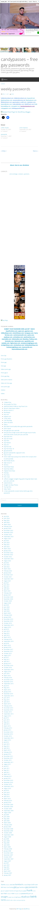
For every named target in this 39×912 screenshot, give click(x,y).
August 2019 (7, 627)
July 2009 (6, 815)
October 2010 (8, 784)
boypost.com (7, 416)
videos (14, 900)
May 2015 (6, 688)
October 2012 (8, 736)
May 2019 (6, 633)
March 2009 (7, 823)
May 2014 (6, 700)
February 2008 (8, 849)
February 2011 (8, 776)
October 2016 (8, 667)
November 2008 (8, 831)
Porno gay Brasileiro (6, 359)
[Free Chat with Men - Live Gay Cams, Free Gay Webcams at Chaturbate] (19, 50)
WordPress (26, 909)
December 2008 (8, 829)
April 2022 (7, 567)
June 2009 (7, 816)
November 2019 (8, 621)
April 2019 (7, 635)
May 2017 (6, 659)
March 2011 (7, 774)
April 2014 (7, 702)
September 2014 (8, 696)
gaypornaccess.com (11, 891)
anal (11, 885)
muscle (16, 893)
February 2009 (8, 825)
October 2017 (8, 653)
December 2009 (8, 804)
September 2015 (8, 683)
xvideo (3, 393)
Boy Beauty (7, 412)
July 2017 (6, 657)
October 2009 (8, 808)
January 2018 (7, 647)
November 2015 (8, 681)
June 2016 (7, 673)
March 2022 (7, 569)
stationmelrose (8, 483)
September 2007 (8, 859)
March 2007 (7, 871)
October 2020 (8, 601)
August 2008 (7, 837)
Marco (35, 151)
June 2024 (7, 518)
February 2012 (8, 752)
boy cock (6, 414)
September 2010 (8, 786)
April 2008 (7, 845)
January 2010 (7, 802)
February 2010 (8, 800)
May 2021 (6, 587)
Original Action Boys (9, 471)
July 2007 (6, 863)
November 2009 (8, 806)
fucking (11, 887)
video (11, 900)
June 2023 (7, 542)
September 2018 (8, 641)
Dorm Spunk (7, 428)
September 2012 (8, 738)
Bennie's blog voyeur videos (12, 408)
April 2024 (7, 522)
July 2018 (6, 643)
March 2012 (7, 750)
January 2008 (7, 851)
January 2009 (7, 827)
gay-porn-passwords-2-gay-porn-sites (14, 453)
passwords (4, 134)
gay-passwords (8, 450)
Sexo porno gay (5, 386)
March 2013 (7, 726)
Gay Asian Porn (8, 436)
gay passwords (31, 887)
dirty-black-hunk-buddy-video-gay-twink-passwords (18, 426)
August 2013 (7, 716)
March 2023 (7, 548)
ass (14, 885)
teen (28, 897)
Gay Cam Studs (8, 438)
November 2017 (8, 651)
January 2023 (7, 551)
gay (15, 887)
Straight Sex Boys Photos (11, 485)
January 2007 (7, 875)
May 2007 (6, 867)
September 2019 (8, 625)
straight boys (11, 897)
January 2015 (7, 692)
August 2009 (7, 812)
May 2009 (6, 819)
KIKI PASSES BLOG (9, 461)
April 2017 (7, 661)
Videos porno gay (6, 369)
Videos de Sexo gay (6, 383)
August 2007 (7, 861)
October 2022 (8, 557)
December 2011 (8, 756)
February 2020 (8, 615)
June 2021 (7, 585)
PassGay (6, 473)
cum (36, 884)
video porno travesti (6, 379)
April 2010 (7, 796)
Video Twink (7, 489)
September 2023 (8, 536)
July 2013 (6, 718)
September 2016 (8, 669)
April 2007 (7, 869)
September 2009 (8, 810)
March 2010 (7, 798)
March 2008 (7, 847)
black (25, 884)
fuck (8, 887)
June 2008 (7, 841)
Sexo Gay (3, 355)
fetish (5, 887)
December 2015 (8, 679)
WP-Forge (19, 909)
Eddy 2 (3, 151)
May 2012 (6, 746)
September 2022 (8, 559)
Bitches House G (8, 410)
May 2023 (6, 544)
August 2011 (7, 764)
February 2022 (8, 571)
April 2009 (7, 821)
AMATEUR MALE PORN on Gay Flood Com (15, 406)
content (3, 83)
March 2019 (7, 637)
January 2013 (7, 730)
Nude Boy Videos (9, 469)
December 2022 (8, 552)
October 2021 (8, 577)
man (5, 893)
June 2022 (7, 565)
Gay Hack (6, 440)
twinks (3, 900)
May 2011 (6, 770)
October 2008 (8, 833)
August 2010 (7, 788)
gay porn (3, 891)
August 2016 (7, 671)
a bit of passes (24, 128)
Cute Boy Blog (8, 420)
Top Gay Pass (7, 487)
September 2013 (8, 714)
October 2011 (8, 760)
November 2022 (8, 554)
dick (2, 887)
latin (2, 893)
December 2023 (8, 530)
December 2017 (8, 649)
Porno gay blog (5, 376)
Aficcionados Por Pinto (10, 404)
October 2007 (8, 857)
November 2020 (8, 599)
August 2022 (7, 561)
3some (3, 885)
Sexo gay (3, 366)
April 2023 (7, 546)
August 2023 (7, 538)
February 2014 (8, 706)
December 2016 (8, 665)
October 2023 (8, 534)
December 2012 (8, 732)
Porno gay (3, 362)
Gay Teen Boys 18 (9, 449)
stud (23, 896)
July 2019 (6, 629)
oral (20, 893)
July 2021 (6, 583)
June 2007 (7, 865)
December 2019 (8, 619)
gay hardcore (21, 887)
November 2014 (8, 694)
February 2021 (8, 593)
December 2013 (8, 708)
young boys (22, 900)
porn (29, 893)
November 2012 (8, 734)
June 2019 (7, 631)
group (21, 890)
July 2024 (6, 516)
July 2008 (6, 839)
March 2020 (7, 613)
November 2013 (8, 710)
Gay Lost (6, 444)
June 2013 (7, 720)
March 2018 (7, 645)
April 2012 (7, 748)
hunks (34, 890)
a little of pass (5, 128)
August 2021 (7, 581)
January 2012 (7, 754)
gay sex (18, 891)
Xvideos (3, 390)
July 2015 (6, 686)
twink (33, 896)
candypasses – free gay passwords (19, 62)
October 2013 (8, 712)
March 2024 (7, 524)
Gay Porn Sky (7, 446)
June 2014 (7, 698)
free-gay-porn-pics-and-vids (11, 430)
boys (29, 885)
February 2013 (8, 728)
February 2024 (8, 526)
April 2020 (7, 611)
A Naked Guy (7, 402)
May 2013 (6, 722)
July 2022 (6, 563)
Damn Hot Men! (8, 422)
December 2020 (8, 597)
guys (25, 891)
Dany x (6, 424)
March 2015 (7, 690)
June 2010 (7, 792)
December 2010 (8, 780)
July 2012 (6, 742)
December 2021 (8, 575)
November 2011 (8, 758)
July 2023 (6, 540)
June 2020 (7, 607)
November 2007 (8, 855)
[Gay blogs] (4, 320)
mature (9, 893)
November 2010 (8, 782)
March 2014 (7, 704)
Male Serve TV (8, 463)
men (12, 893)
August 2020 (7, 603)
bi (23, 884)
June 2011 (7, 768)
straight (4, 896)
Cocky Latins (7, 418)
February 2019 (8, 639)
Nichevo (6, 465)
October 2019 (8, 623)
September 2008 (8, 835)
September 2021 (8, 579)
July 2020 (6, 605)
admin (12, 94)
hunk (29, 890)
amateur (8, 884)
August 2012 (7, 740)
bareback (19, 884)
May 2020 (6, 609)
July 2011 (6, 766)
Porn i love (7, 477)
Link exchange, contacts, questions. (19, 174)
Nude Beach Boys (9, 467)
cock (32, 884)
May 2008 (6, 843)
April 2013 (7, 724)
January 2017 (7, 663)
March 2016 (7, 675)
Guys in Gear (7, 455)
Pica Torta (6, 475)
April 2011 (7, 772)
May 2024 (6, 520)
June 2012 (7, 744)
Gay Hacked (7, 442)
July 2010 (6, 790)
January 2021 (7, 595)
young (18, 900)
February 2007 (8, 873)
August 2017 (7, 655)
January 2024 (7, 528)
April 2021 (7, 589)
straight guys (17, 897)
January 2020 (7, 617)
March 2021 (7, 591)
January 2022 (7, 573)
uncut (8, 900)
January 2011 (7, 778)
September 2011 (8, 762)
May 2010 (6, 794)
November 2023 (8, 532)
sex (32, 893)
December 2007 (8, 853)
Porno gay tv (4, 373)
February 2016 (8, 677)
